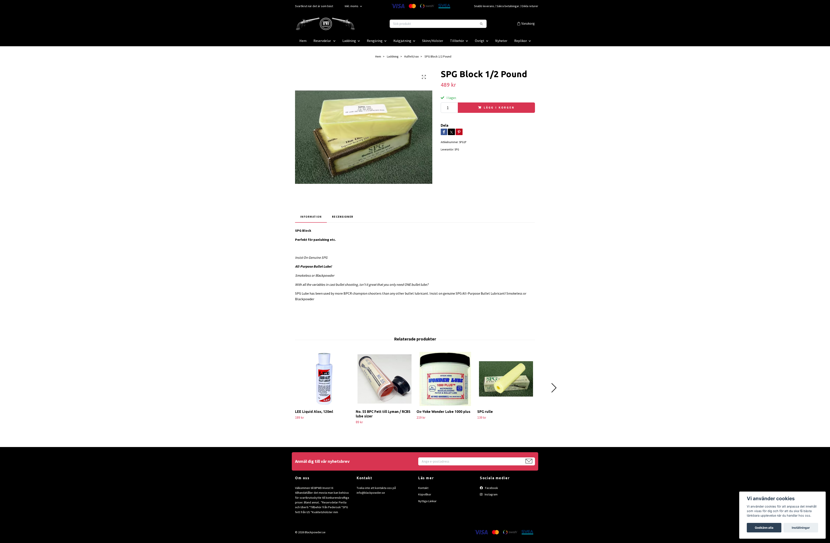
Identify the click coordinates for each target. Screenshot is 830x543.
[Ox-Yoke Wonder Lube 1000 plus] (445, 379)
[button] (554, 388)
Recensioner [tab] (342, 216)
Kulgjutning (402, 40)
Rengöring (375, 40)
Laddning (349, 40)
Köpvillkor (424, 494)
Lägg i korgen (499, 107)
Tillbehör (457, 40)
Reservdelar (322, 40)
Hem (302, 40)
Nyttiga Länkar (427, 501)
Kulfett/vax (411, 56)
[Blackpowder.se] (355, 24)
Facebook (491, 488)
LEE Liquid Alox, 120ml (314, 412)
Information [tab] (311, 216)
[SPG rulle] (506, 379)
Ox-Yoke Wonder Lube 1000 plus (443, 412)
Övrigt (479, 40)
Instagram (491, 494)
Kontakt (423, 488)
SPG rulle (485, 412)
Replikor (520, 40)
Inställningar (801, 527)
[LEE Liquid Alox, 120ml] (324, 379)
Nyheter (501, 40)
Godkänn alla (764, 527)
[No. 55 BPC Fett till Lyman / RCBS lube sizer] (384, 379)
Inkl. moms (352, 6)
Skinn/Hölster (432, 40)
